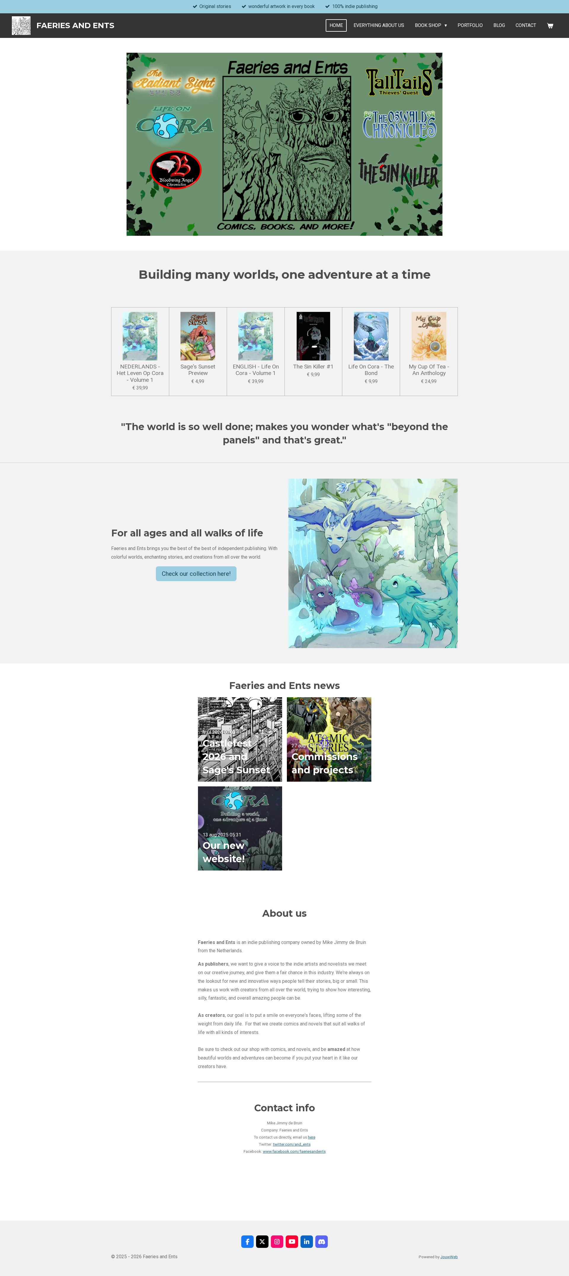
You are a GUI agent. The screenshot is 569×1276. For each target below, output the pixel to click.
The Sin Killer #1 (313, 366)
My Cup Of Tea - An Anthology (429, 369)
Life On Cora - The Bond (371, 369)
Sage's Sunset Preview (197, 369)
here (311, 1137)
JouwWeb (449, 1257)
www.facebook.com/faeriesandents (294, 1151)
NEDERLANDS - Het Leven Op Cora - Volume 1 (140, 373)
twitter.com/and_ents (292, 1144)
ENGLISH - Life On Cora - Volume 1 (256, 369)
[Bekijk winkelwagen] (550, 25)
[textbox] (284, 1075)
